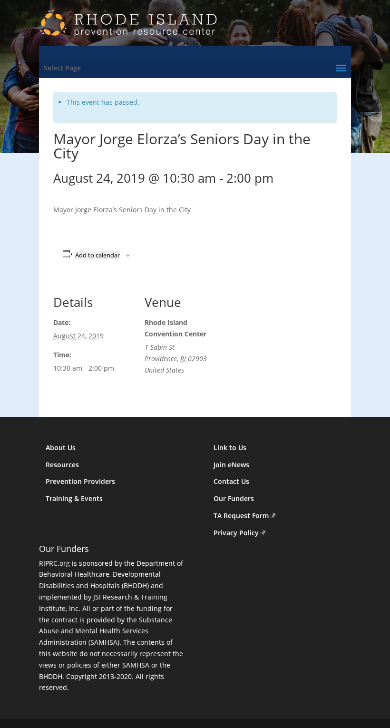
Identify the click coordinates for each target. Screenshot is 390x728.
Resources (62, 464)
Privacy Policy (236, 532)
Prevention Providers (80, 481)
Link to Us (230, 447)
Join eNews (231, 464)
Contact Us (231, 481)
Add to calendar (97, 255)
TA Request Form (241, 515)
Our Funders (234, 498)
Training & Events (74, 498)
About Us (61, 447)
